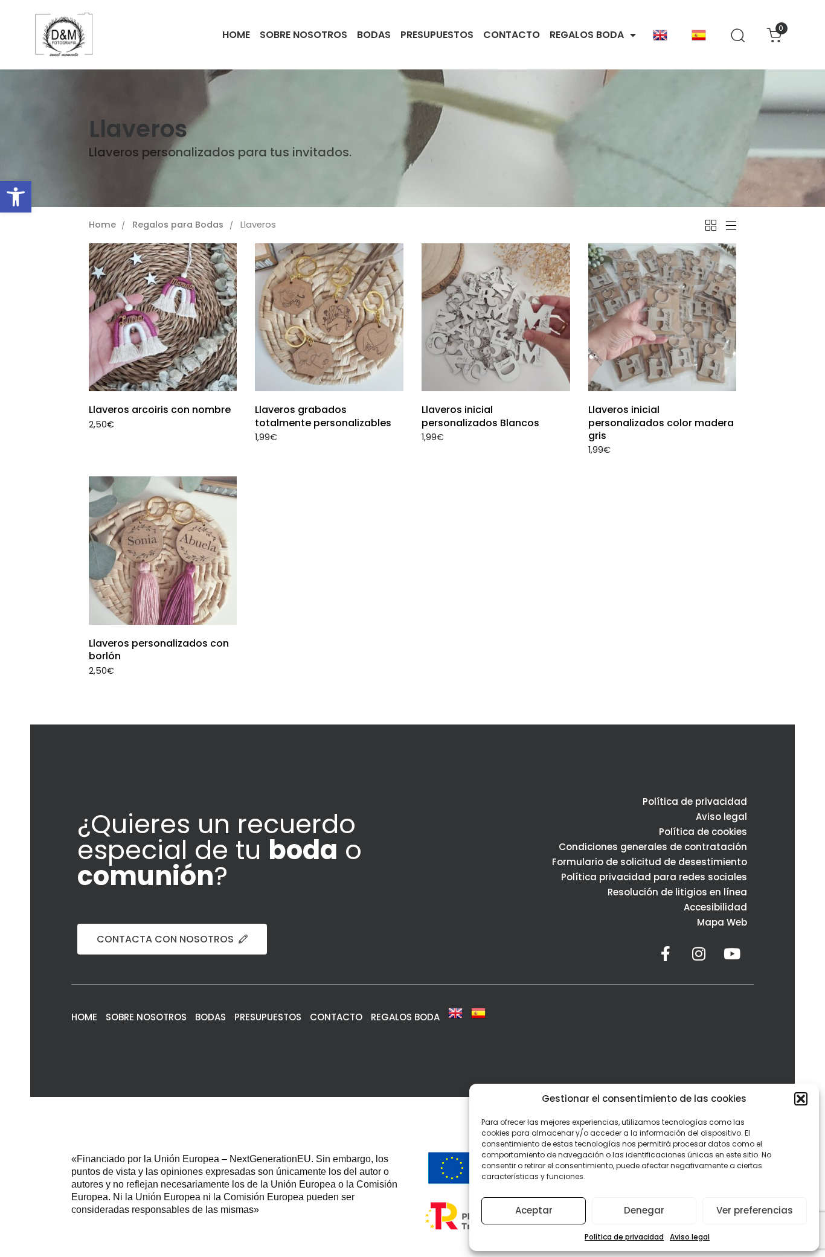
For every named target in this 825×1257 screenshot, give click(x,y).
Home (102, 225)
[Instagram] (699, 954)
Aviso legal (690, 1237)
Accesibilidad (715, 907)
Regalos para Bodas (177, 225)
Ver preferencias (754, 1210)
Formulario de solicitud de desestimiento (649, 861)
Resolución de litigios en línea (677, 892)
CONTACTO (511, 35)
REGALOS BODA (587, 35)
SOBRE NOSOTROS (303, 35)
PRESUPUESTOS (436, 35)
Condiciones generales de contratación (653, 846)
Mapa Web (722, 922)
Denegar (644, 1210)
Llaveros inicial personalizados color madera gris (661, 423)
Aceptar (534, 1210)
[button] (15, 197)
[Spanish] (698, 35)
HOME (236, 35)
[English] (660, 35)
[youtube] (732, 954)
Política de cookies (703, 831)
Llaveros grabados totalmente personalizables (323, 416)
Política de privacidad (624, 1237)
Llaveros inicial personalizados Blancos (480, 416)
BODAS (374, 35)
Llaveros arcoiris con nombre (160, 410)
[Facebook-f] (665, 954)
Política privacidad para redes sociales (654, 876)
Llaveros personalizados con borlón (159, 649)
